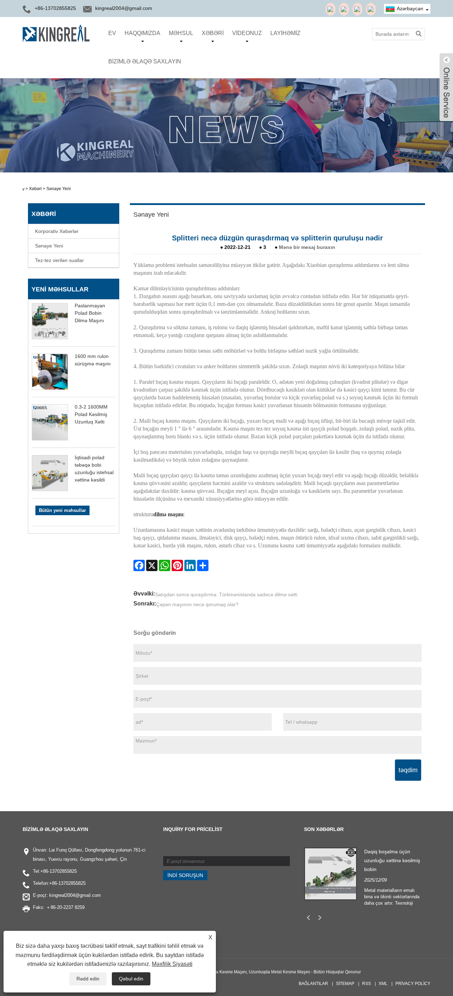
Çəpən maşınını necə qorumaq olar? (197, 604)
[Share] (202, 565)
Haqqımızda (142, 33)
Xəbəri (213, 33)
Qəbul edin (131, 978)
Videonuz (247, 33)
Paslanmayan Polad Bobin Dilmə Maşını (90, 313)
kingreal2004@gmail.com (123, 8)
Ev (112, 33)
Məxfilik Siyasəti (172, 964)
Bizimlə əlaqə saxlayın (144, 61)
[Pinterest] (177, 565)
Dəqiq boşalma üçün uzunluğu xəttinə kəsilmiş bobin (392, 860)
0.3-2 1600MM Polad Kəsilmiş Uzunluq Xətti (91, 414)
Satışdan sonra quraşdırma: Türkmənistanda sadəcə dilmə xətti (226, 594)
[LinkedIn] (190, 565)
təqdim (408, 770)
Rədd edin (87, 978)
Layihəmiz (285, 33)
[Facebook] (139, 565)
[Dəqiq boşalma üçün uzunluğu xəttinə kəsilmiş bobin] (330, 873)
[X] (151, 565)
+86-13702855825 (58, 871)
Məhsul (181, 33)
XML (383, 983)
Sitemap (345, 983)
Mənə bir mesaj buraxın (307, 247)
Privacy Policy (412, 983)
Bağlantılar (313, 983)
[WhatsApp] (164, 565)
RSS (366, 983)
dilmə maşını (168, 514)
